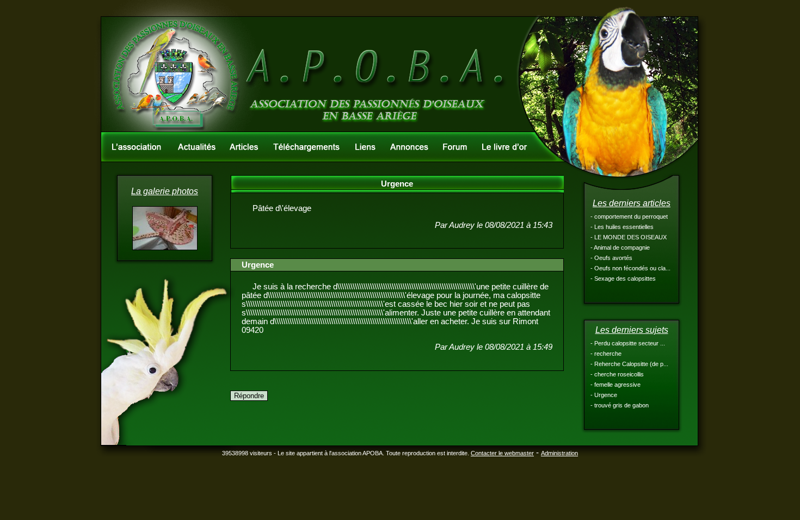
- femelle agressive (615, 384)
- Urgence (603, 395)
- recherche (605, 353)
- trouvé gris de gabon (619, 405)
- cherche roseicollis (617, 374)
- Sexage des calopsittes (623, 278)
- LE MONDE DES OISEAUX (628, 237)
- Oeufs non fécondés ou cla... (630, 268)
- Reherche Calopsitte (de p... (629, 364)
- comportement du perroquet (629, 216)
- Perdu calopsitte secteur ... (627, 343)
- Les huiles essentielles (622, 227)
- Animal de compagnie (620, 247)
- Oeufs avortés (611, 258)
